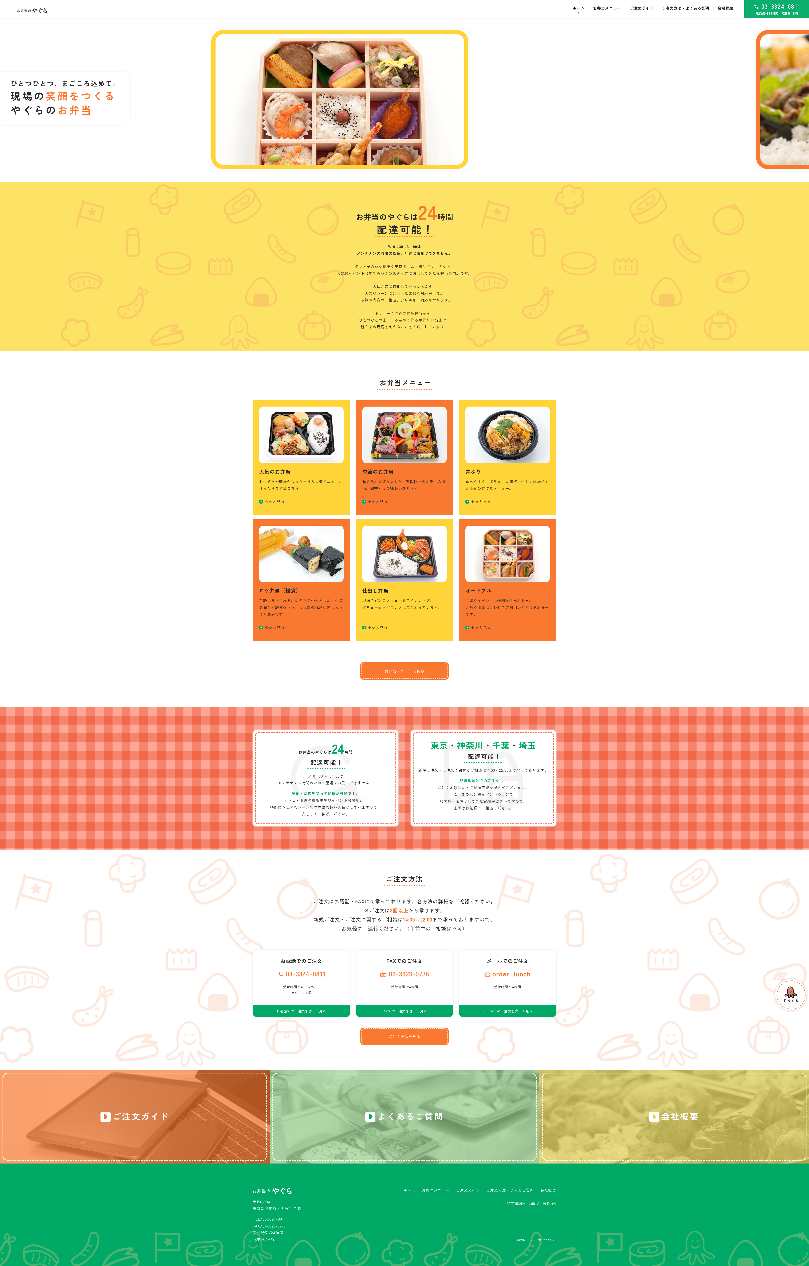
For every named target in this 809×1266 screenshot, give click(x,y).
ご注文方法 (685, 8)
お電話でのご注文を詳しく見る (301, 1010)
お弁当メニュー (436, 1190)
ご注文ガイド (468, 1190)
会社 (726, 8)
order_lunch (511, 973)
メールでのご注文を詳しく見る (508, 1010)
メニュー (607, 8)
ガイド (641, 8)
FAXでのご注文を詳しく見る (404, 1010)
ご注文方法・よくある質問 (510, 1190)
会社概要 (548, 1190)
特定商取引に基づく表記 (529, 1203)
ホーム (409, 1190)
